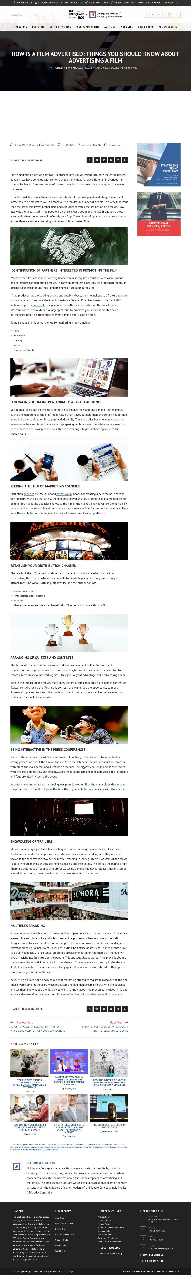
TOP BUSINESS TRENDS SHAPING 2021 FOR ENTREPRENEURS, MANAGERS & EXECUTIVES (29, 1083)
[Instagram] (151, 1261)
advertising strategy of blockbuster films (73, 1144)
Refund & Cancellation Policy (111, 1227)
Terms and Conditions (107, 1238)
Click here (102, 1253)
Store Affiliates (104, 1234)
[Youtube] (162, 1261)
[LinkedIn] (154, 1261)
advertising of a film (25, 1144)
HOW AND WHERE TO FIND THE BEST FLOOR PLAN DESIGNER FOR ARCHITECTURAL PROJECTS (109, 1082)
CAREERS (159, 1271)
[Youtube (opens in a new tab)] (178, 14)
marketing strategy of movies (87, 1147)
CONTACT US (172, 1271)
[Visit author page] (16, 1166)
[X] (142, 1261)
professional (64, 494)
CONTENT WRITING (64, 1223)
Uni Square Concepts (64, 1271)
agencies (29, 494)
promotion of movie (19, 1150)
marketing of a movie (64, 1147)
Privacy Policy (104, 1224)
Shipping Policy (104, 1231)
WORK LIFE (60, 1251)
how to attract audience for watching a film (34, 1147)
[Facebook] (146, 1261)
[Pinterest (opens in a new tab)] (159, 14)
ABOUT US (128, 1271)
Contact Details (104, 1220)
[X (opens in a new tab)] (147, 14)
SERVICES (140, 1271)
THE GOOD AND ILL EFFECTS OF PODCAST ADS (109, 1126)
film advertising (100, 1144)
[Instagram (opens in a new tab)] (165, 14)
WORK (150, 1271)
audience (121, 295)
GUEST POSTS (61, 1240)
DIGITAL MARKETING (64, 1234)
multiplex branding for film (114, 1147)
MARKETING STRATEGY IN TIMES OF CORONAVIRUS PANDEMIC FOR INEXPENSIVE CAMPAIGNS (69, 1081)
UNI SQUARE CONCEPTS (26, 145)
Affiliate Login (104, 1216)
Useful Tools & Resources (109, 1241)
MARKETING (60, 1245)
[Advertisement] (95, 113)
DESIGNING (60, 1228)
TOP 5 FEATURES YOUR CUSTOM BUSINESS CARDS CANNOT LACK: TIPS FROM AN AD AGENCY (69, 1128)
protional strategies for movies (43, 1150)
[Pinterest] (158, 1261)
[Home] (51, 68)
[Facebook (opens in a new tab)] (153, 14)
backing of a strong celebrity (57, 295)
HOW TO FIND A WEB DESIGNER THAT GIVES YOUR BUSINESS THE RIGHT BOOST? (29, 1127)
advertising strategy (44, 1144)
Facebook (38, 305)
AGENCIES (50, 145)
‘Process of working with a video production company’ (89, 994)
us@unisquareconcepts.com (160, 1248)
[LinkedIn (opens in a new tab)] (171, 14)
